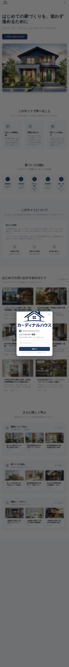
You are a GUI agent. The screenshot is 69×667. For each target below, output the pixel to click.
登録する (34, 349)
